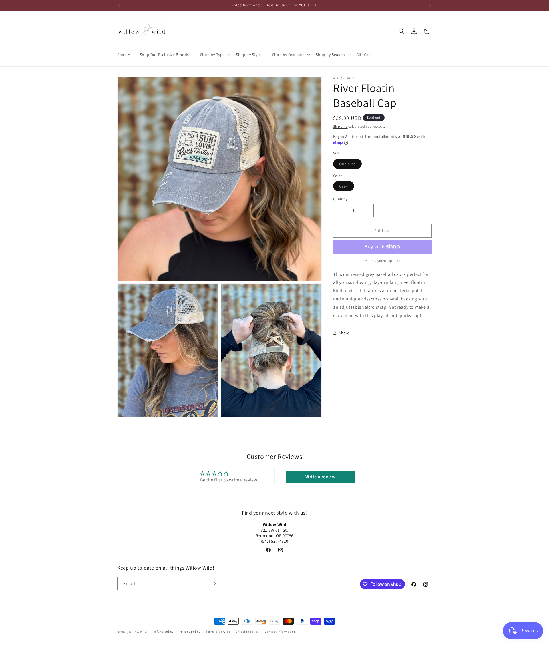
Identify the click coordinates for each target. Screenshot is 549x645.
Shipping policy (247, 632)
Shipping (340, 126)
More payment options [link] (382, 260)
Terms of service (218, 632)
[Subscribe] (213, 583)
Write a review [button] (320, 477)
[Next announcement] (429, 5)
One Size (350, 165)
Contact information (280, 632)
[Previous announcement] (119, 5)
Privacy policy (189, 632)
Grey (346, 187)
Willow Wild (138, 632)
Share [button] (344, 332)
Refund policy (163, 632)
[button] (166, 55)
